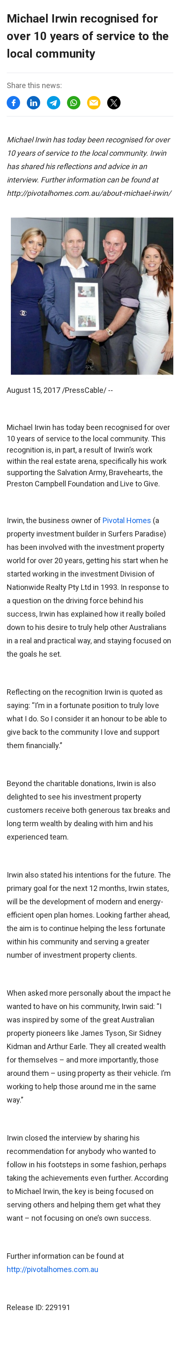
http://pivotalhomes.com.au (52, 1269)
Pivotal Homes (127, 520)
